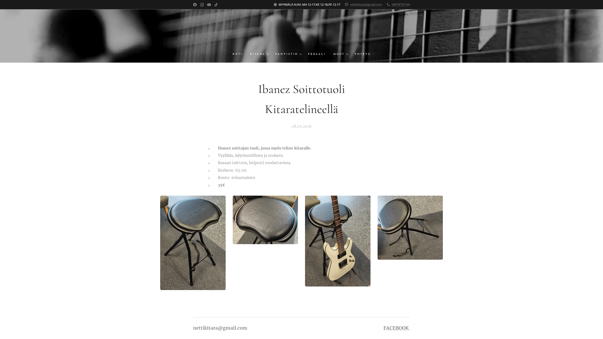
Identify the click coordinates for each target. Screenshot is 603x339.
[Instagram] (202, 5)
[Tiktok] (216, 5)
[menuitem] (239, 54)
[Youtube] (209, 5)
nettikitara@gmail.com (366, 4)
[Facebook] (195, 5)
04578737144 (401, 4)
